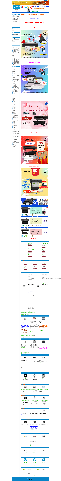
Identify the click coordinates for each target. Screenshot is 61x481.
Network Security (23, 447)
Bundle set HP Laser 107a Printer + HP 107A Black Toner (44, 378)
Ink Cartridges (23, 260)
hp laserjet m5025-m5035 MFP (24, 431)
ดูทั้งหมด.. (35, 465)
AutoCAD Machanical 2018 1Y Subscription (34, 389)
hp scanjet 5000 (22, 371)
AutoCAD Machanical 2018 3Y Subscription (25, 389)
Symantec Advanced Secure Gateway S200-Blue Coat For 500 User (34, 452)
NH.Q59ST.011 (43, 468)
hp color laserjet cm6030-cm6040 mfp (25, 352)
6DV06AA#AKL (25, 462)
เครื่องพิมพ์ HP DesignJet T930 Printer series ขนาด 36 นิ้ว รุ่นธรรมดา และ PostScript (29, 337)
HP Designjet (23, 272)
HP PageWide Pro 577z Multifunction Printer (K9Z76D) (34, 400)
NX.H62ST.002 (29, 468)
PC (21, 457)
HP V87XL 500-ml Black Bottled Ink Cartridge (25, 263)
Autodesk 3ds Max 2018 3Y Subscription (44, 389)
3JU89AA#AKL (43, 462)
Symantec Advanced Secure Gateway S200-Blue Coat (43, 452)
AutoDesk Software (23, 384)
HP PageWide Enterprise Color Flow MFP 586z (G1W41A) (44, 400)
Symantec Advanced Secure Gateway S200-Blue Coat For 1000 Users (25, 452)
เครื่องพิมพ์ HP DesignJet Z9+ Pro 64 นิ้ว (25, 314)
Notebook (22, 467)
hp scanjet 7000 (22, 370)
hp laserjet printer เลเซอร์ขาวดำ (25, 419)
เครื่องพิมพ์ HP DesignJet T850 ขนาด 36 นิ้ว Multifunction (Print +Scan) (28, 312)
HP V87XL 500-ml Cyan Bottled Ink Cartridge (25, 267)
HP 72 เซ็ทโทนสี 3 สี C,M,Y (30, 243)
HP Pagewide (23, 395)
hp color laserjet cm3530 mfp (24, 353)
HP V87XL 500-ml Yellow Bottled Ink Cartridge (44, 263)
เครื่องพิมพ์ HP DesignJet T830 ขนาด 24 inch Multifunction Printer (45, 244)
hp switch (22, 408)
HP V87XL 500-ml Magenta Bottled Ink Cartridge (35, 263)
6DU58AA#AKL (34, 462)
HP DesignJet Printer (24, 241)
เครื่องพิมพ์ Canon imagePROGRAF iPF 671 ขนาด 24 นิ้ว (27, 335)
